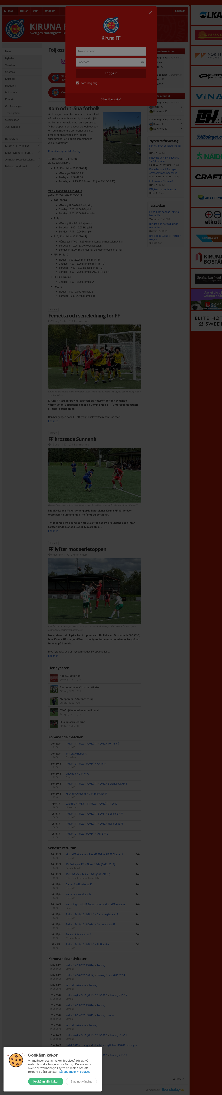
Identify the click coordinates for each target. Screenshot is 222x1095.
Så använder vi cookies (74, 1071)
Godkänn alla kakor (45, 1081)
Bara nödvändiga (81, 1081)
